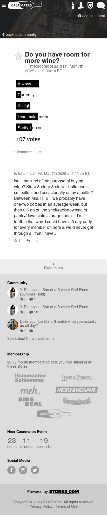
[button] (4, 5)
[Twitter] (35, 470)
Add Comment (93, 15)
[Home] (25, 8)
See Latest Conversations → (30, 338)
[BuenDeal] (76, 401)
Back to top (53, 267)
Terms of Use (67, 506)
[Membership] (90, 5)
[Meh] (30, 390)
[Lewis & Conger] (76, 378)
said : (60, 173)
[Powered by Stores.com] (53, 493)
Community (17, 282)
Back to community (21, 34)
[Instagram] (23, 470)
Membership (18, 353)
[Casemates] (53, 413)
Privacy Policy (40, 506)
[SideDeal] (30, 401)
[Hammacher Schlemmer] (30, 378)
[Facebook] (11, 470)
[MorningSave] (76, 390)
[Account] (81, 5)
